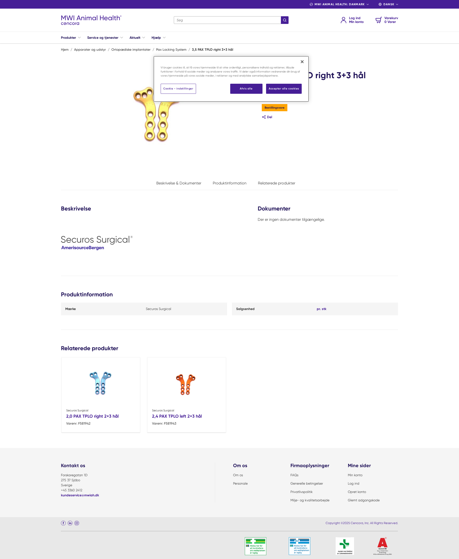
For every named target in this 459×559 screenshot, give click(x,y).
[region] (231, 79)
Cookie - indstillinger (178, 88)
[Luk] (302, 61)
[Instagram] (76, 523)
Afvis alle (246, 88)
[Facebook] (63, 523)
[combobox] (231, 20)
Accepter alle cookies (284, 88)
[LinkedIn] (70, 523)
